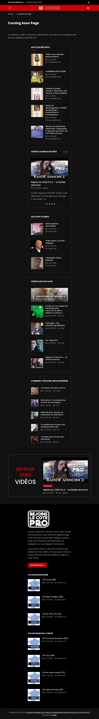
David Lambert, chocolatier (52, 224)
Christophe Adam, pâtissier (53, 259)
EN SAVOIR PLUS (36, 565)
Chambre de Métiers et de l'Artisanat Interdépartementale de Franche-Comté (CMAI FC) (58, 712)
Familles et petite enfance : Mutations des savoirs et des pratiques (38, 2)
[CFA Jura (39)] (34, 661)
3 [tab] (49, 204)
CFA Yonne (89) (49, 579)
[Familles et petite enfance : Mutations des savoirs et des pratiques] (37, 94)
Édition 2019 (48, 486)
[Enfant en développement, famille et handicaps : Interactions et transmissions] (37, 111)
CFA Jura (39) (48, 655)
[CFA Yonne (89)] (34, 585)
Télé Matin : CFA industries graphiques (55, 324)
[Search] (88, 8)
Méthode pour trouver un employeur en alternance (52, 413)
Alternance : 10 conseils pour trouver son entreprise (53, 401)
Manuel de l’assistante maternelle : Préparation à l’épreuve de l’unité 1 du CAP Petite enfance (57, 129)
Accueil (10, 14)
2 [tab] (47, 204)
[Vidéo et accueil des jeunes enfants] (37, 60)
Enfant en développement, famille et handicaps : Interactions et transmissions (56, 110)
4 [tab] (52, 204)
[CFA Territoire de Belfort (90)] (34, 644)
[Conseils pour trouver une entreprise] (34, 439)
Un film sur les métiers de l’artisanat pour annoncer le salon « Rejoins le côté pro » (57, 309)
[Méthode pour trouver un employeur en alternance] (34, 415)
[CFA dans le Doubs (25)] (34, 695)
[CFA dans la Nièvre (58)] (34, 602)
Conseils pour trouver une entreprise (52, 438)
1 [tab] (44, 204)
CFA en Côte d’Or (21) (51, 614)
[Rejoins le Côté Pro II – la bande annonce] (37, 363)
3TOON (54, 715)
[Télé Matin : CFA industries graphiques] (37, 329)
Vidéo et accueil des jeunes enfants (55, 55)
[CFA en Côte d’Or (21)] (34, 619)
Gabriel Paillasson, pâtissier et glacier (54, 296)
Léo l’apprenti (51, 340)
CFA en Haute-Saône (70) (53, 672)
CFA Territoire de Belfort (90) (55, 638)
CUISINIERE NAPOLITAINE (56, 71)
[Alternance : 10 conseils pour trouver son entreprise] (34, 403)
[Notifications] (88, 2)
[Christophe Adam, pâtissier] (37, 263)
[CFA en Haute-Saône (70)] (34, 678)
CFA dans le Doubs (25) (52, 689)
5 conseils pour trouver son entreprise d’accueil (53, 425)
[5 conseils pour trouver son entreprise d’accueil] (34, 427)
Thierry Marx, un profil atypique (55, 242)
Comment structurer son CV (53, 388)
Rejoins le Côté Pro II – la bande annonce (48, 183)
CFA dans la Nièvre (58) (52, 597)
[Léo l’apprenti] (37, 346)
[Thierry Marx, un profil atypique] (37, 246)
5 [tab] (54, 204)
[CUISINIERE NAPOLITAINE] (37, 77)
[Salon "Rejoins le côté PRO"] (49, 8)
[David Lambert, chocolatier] (37, 229)
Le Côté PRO (52, 60)
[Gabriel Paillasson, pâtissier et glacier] (49, 295)
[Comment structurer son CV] (34, 391)
